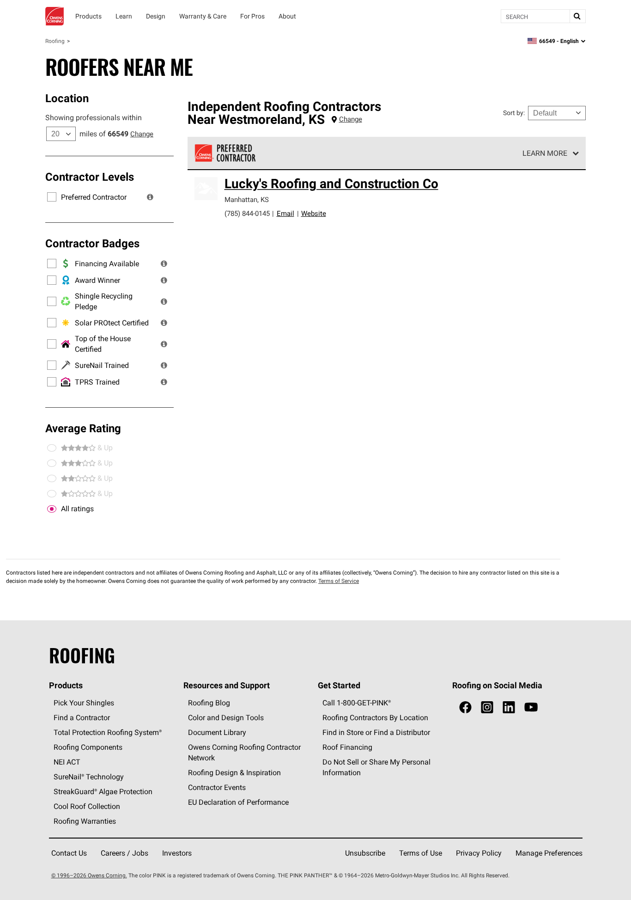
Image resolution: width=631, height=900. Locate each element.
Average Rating (83, 428)
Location (67, 98)
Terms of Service (338, 580)
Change (141, 133)
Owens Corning (54, 16)
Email (285, 213)
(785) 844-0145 (247, 213)
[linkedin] (509, 707)
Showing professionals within (93, 117)
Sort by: (514, 113)
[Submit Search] (577, 16)
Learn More (544, 153)
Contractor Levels (89, 177)
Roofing (55, 40)
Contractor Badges (92, 243)
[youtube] (531, 707)
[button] (150, 197)
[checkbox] (52, 509)
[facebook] (465, 707)
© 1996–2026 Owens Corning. (89, 875)
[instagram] (487, 707)
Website (313, 213)
